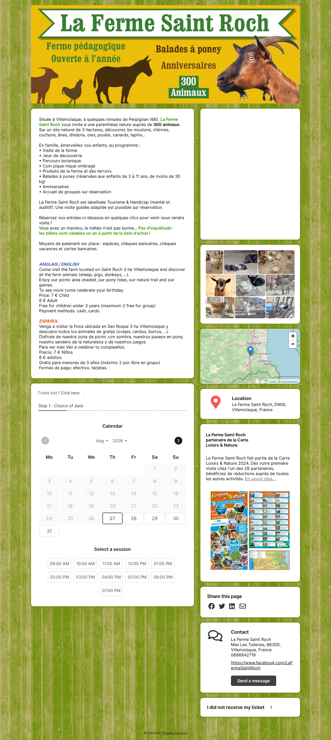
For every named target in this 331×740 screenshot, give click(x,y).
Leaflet (272, 381)
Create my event (175, 733)
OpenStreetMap (290, 381)
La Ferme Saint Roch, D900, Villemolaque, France (259, 407)
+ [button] (293, 336)
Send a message (253, 680)
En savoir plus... (260, 478)
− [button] (293, 344)
